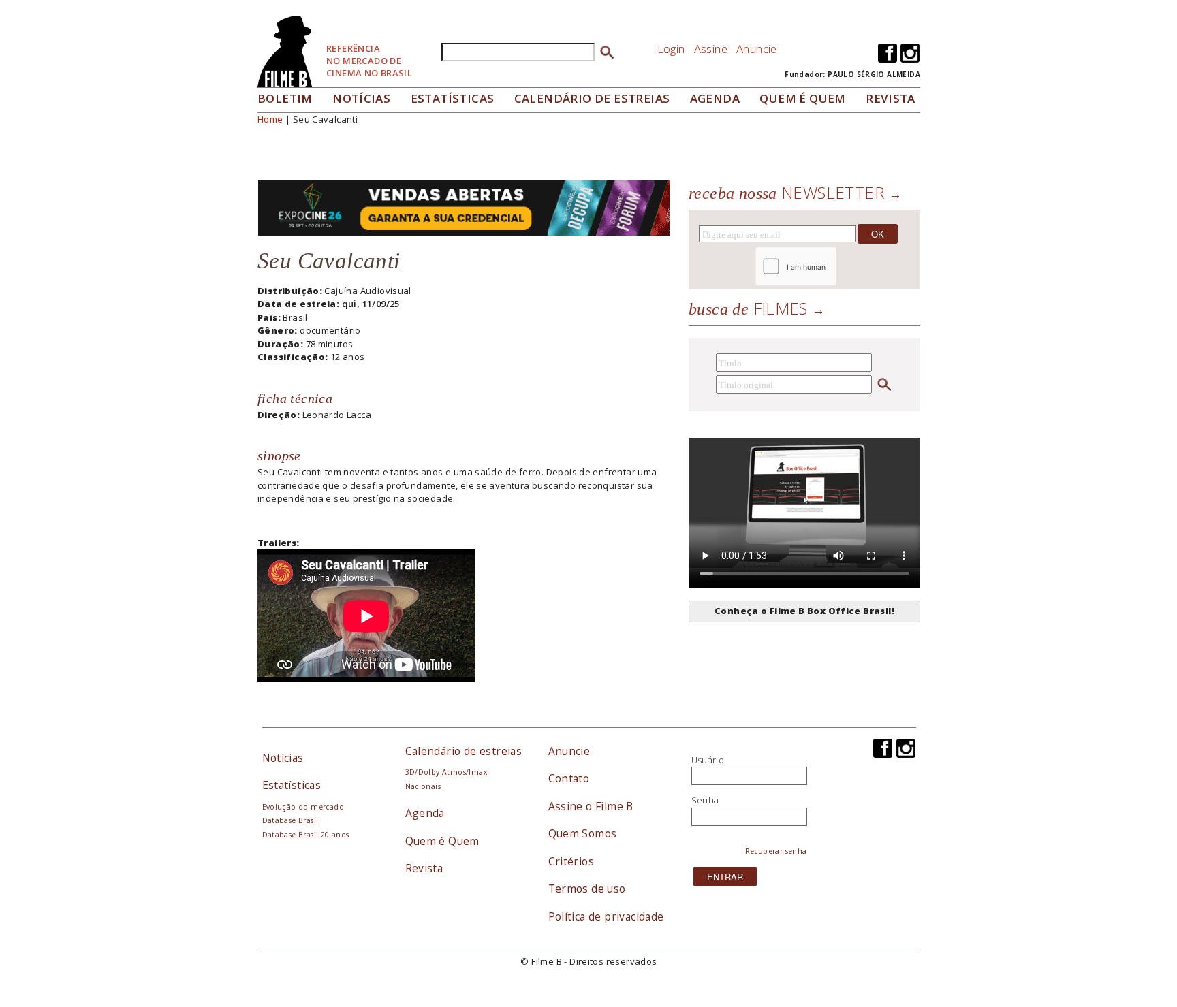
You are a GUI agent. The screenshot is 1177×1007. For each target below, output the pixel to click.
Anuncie (756, 49)
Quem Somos (582, 833)
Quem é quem (802, 98)
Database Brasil (290, 820)
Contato (569, 778)
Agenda (715, 98)
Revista (890, 98)
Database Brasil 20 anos (305, 835)
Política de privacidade (606, 916)
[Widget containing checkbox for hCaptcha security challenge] (832, 266)
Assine (710, 49)
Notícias (361, 98)
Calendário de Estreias (592, 98)
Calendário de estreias (463, 751)
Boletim (285, 98)
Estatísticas (453, 98)
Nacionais (423, 786)
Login (671, 49)
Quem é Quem (442, 840)
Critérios (571, 861)
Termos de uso (587, 888)
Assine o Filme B (590, 806)
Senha (705, 800)
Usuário (708, 760)
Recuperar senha (776, 851)
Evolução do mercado (303, 807)
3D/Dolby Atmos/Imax (446, 772)
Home (270, 119)
